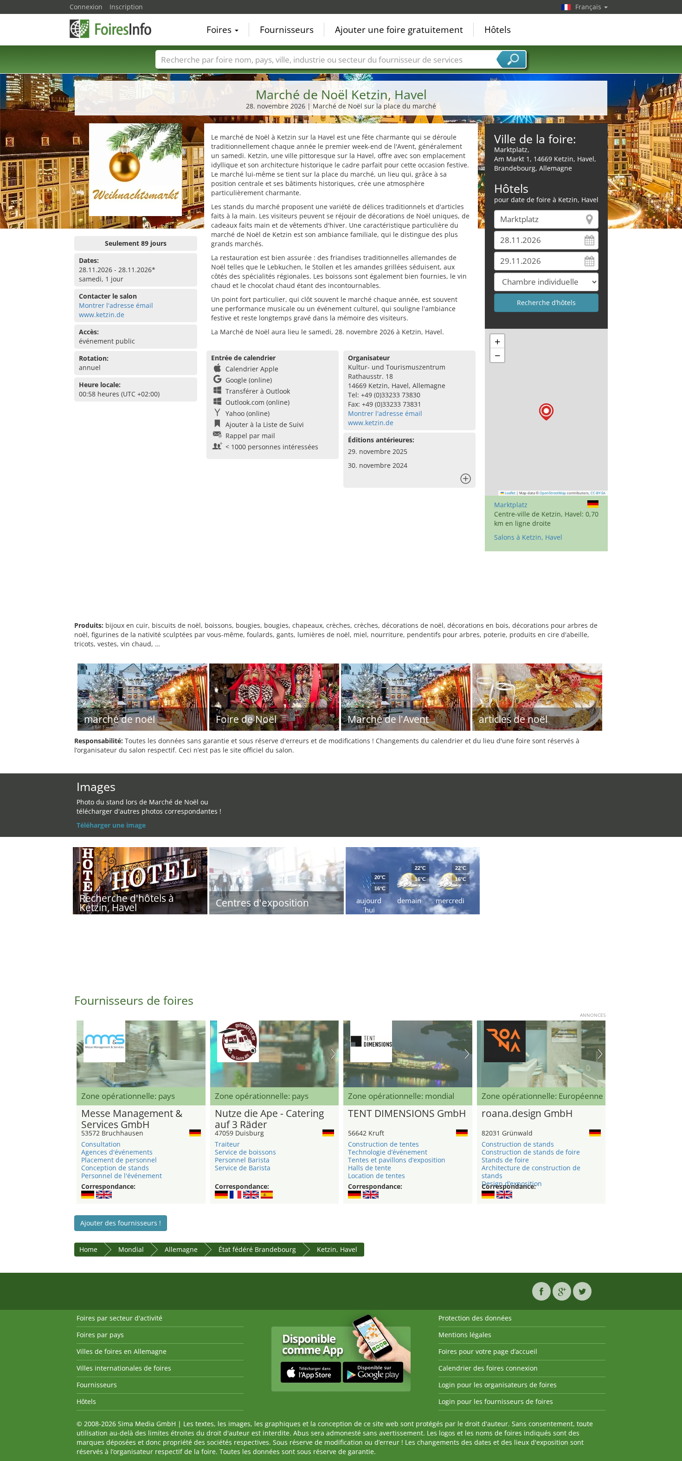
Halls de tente (369, 1167)
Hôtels (497, 30)
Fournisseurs (287, 30)
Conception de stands (115, 1167)
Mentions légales (464, 1334)
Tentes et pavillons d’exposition (396, 1159)
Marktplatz (511, 504)
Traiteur (227, 1144)
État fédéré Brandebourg (257, 1249)
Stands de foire (505, 1159)
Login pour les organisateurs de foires (497, 1384)
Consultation (101, 1144)
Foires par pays (100, 1334)
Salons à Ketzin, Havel (528, 537)
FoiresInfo (116, 28)
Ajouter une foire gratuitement (399, 30)
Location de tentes (376, 1175)
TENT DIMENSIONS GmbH (407, 1114)
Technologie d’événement (387, 1152)
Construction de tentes (383, 1144)
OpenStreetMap (553, 493)
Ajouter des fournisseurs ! (120, 1223)
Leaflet (509, 493)
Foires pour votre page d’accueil (487, 1351)
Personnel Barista (242, 1159)
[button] (546, 411)
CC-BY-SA (598, 493)
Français (589, 6)
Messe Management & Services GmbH (131, 1119)
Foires (220, 30)
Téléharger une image (111, 825)
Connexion (86, 6)
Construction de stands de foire (531, 1152)
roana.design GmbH (527, 1114)
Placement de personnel (119, 1159)
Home (88, 1249)
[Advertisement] (341, 591)
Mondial (131, 1249)
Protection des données (475, 1318)
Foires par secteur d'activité (119, 1318)
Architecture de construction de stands (531, 1171)
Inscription (126, 6)
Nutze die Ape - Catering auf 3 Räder (269, 1119)
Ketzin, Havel (337, 1249)
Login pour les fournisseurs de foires (495, 1401)
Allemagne (181, 1249)
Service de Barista (242, 1167)
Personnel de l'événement (121, 1175)
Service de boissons (245, 1152)
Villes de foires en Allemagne (122, 1351)
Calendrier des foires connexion (488, 1368)
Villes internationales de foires (124, 1368)
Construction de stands (518, 1144)
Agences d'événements (117, 1152)
